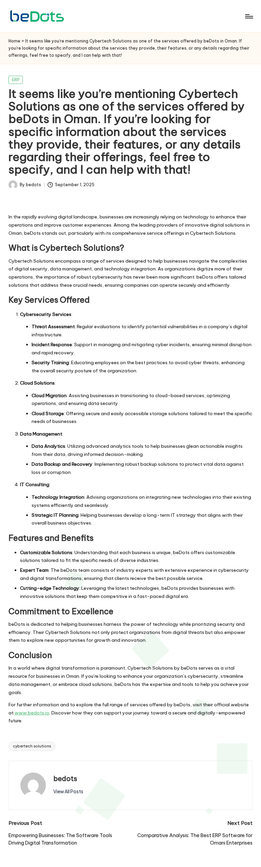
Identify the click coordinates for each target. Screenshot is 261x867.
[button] (68, 791)
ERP (16, 79)
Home (14, 40)
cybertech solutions (32, 746)
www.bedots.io (32, 713)
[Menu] (248, 16)
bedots (65, 778)
